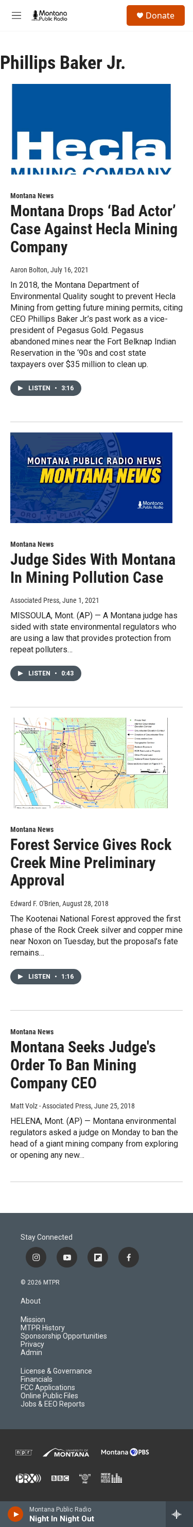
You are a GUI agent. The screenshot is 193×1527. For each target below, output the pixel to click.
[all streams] (179, 1514)
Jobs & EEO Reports (53, 1404)
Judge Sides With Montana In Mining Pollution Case (93, 568)
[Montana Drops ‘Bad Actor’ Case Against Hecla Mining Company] (91, 129)
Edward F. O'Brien (34, 903)
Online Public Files (49, 1396)
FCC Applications (48, 1388)
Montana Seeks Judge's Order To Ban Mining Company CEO (83, 1065)
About (31, 1301)
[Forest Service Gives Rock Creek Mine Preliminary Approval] (91, 763)
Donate (160, 15)
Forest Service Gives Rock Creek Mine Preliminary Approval (90, 863)
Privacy (32, 1344)
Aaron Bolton (28, 270)
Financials (36, 1379)
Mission (33, 1320)
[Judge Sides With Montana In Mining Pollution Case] (91, 477)
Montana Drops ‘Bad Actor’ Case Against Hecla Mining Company (94, 229)
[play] (15, 1514)
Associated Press (34, 600)
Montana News (32, 196)
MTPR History (43, 1328)
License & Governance (56, 1371)
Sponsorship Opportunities (64, 1336)
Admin (31, 1353)
